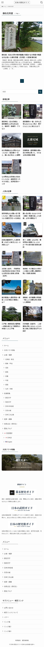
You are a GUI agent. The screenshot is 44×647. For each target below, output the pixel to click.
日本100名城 (9, 406)
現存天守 (8, 402)
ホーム (6, 345)
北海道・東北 (9, 359)
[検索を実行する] (40, 92)
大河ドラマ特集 (9, 350)
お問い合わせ (8, 608)
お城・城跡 (8, 355)
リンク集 (7, 622)
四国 (6, 384)
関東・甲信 (8, 363)
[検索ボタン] (41, 2)
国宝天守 (8, 398)
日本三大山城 (9, 414)
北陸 (6, 368)
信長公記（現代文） (11, 424)
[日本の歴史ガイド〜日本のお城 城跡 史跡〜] (22, 2)
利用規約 (18, 640)
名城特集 (7, 393)
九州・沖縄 (8, 389)
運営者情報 (25, 640)
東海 (6, 372)
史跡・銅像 (8, 419)
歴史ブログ (8, 428)
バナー (6, 617)
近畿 (6, 376)
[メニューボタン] (2, 2)
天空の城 (8, 410)
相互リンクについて (11, 612)
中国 (6, 380)
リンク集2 (7, 626)
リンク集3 (7, 631)
